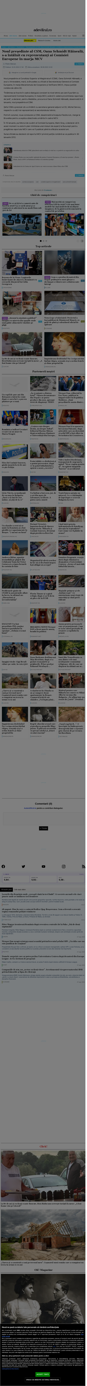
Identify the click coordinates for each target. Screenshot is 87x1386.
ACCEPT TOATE (43, 1374)
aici (54, 1346)
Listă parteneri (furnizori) (10, 1369)
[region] (42, 1355)
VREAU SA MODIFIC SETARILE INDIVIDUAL (42, 1380)
